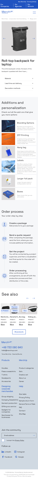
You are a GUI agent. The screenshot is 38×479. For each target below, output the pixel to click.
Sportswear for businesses (7, 416)
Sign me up (33, 435)
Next (33, 38)
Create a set (23, 375)
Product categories (26, 368)
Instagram (21, 452)
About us (22, 378)
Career (21, 381)
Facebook (8, 457)
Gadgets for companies (6, 411)
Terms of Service (22, 476)
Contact (22, 411)
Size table (22, 394)
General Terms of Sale (27, 404)
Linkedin (8, 452)
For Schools (31, 5)
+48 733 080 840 (12, 347)
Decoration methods (12, 88)
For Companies (5, 5)
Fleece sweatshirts (9, 371)
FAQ (20, 407)
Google (21, 457)
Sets (20, 371)
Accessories (6, 381)
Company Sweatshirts (10, 400)
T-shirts (4, 375)
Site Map (22, 414)
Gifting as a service (9, 406)
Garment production (9, 403)
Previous (4, 38)
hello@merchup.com (10, 350)
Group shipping (7, 396)
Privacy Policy (24, 397)
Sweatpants (6, 378)
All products (18, 332)
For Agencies (18, 5)
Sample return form (26, 401)
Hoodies (5, 368)
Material (8, 78)
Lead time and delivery (13, 83)
